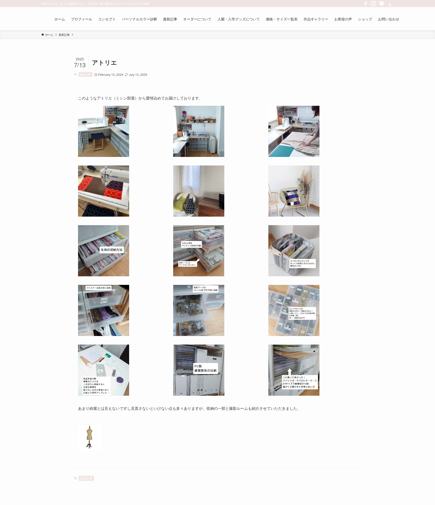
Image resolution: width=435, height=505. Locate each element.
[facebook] (365, 3)
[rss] (390, 3)
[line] (382, 3)
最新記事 (85, 74)
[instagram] (374, 3)
